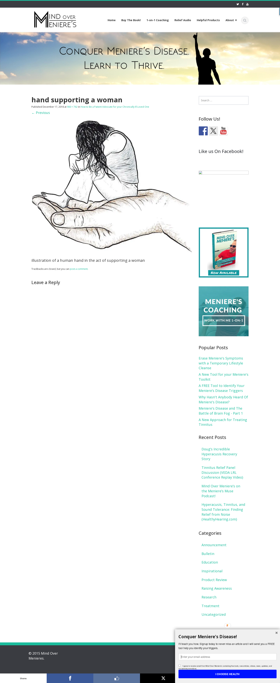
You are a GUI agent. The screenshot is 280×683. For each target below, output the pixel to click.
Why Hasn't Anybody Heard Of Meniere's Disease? (223, 399)
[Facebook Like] (116, 678)
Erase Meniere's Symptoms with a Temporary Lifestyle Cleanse (221, 363)
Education (210, 562)
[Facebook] (70, 678)
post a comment (79, 269)
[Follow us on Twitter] (213, 130)
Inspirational (212, 571)
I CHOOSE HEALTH (227, 674)
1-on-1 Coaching (157, 20)
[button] (227, 637)
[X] (163, 678)
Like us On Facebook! (221, 151)
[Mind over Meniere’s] (55, 18)
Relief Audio (182, 20)
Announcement (214, 545)
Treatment (210, 606)
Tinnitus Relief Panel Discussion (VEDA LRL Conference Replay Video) (222, 472)
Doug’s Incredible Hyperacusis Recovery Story (219, 454)
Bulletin (208, 553)
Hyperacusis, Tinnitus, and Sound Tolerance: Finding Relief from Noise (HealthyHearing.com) (223, 511)
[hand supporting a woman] (112, 186)
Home (112, 20)
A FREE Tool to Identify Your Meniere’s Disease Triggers (222, 388)
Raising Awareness (217, 588)
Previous (40, 112)
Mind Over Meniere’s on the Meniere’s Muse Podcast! (221, 491)
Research (209, 597)
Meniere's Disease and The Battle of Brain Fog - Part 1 (221, 411)
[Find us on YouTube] (223, 130)
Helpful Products (208, 20)
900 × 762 (72, 106)
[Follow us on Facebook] (203, 130)
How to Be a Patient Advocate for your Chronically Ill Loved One (115, 106)
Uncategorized (214, 614)
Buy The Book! (131, 20)
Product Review (214, 579)
